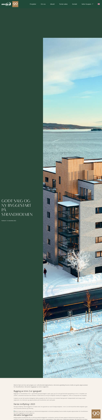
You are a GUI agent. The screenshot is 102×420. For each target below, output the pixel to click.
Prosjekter (33, 4)
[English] (99, 4)
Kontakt (74, 4)
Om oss (43, 4)
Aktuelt (52, 4)
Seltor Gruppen (86, 4)
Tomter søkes (63, 4)
